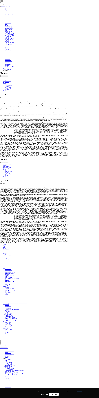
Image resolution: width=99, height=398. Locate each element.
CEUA (6, 282)
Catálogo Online (8, 306)
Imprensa (4, 251)
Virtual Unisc (7, 311)
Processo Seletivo (6, 295)
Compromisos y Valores (7, 81)
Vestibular (7, 296)
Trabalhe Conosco (6, 10)
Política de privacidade (7, 255)
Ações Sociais (7, 293)
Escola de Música (8, 324)
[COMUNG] (12, 341)
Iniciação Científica (8, 284)
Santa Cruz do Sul (8, 85)
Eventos (6, 285)
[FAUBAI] (2, 342)
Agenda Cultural (8, 322)
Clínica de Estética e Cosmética (10, 320)
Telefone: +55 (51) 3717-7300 (10, 336)
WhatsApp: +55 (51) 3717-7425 (11, 337)
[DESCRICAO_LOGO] (5, 6)
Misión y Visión (6, 80)
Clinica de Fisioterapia (9, 315)
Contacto (4, 90)
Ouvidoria (7, 264)
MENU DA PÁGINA (4, 162)
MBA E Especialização (9, 299)
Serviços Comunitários (7, 314)
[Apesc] (2, 343)
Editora (4, 250)
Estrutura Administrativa (9, 263)
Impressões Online (8, 313)
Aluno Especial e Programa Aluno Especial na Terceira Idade (16, 303)
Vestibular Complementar (9, 297)
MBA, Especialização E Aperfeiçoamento (12, 278)
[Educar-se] (2, 346)
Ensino (4, 268)
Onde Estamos (5, 8)
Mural (4, 245)
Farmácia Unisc (8, 319)
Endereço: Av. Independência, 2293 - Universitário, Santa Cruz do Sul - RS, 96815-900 (21, 335)
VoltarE (4, 247)
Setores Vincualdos (8, 291)
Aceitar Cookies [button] (54, 394)
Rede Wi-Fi (7, 310)
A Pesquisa (7, 280)
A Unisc (4, 257)
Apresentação (7, 287)
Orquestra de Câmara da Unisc (10, 326)
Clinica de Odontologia (9, 316)
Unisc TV (4, 254)
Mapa (6, 84)
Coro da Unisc (7, 323)
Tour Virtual (5, 9)
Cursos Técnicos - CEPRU (10, 272)
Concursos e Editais (8, 261)
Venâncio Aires (8, 88)
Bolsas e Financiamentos (9, 302)
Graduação (7, 276)
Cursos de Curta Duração (9, 275)
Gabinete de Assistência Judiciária (11, 318)
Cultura (4, 321)
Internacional (9, 2)
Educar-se (7, 274)
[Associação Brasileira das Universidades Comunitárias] (10, 340)
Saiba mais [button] (79, 391)
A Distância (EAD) (8, 270)
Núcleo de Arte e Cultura (9, 325)
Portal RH (4, 244)
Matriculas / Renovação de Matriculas (12, 309)
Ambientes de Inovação (9, 281)
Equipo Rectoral (6, 82)
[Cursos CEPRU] (3, 347)
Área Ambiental (8, 259)
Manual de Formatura (9, 307)
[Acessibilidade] (3, 2)
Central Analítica (6, 249)
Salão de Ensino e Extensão (10, 290)
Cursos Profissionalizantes (9, 273)
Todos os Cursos (8, 269)
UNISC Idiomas (6, 253)
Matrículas (7, 289)
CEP (6, 283)
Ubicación (4, 83)
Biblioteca (4, 248)
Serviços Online (6, 304)
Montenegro (7, 89)
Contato (4, 11)
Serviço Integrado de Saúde (10, 317)
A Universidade (8, 258)
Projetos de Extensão (9, 292)
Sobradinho (7, 86)
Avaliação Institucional (9, 260)
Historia (4, 165)
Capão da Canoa (8, 87)
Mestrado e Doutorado (9, 277)
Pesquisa (4, 279)
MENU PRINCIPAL (4, 348)
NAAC (4, 246)
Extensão (4, 286)
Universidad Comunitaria (7, 77)
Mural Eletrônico (8, 308)
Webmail (6, 312)
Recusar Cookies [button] (44, 394)
